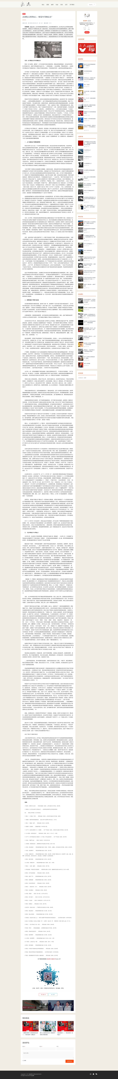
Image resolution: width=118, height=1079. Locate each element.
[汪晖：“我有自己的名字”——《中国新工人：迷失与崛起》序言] (80, 206)
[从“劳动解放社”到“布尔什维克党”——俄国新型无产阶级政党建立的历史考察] (80, 143)
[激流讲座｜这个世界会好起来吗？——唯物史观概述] (80, 322)
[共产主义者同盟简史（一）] (80, 245)
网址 (58, 1046)
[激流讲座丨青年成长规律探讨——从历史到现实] (80, 344)
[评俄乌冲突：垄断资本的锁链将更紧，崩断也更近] (80, 106)
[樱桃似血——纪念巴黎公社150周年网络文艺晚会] (80, 351)
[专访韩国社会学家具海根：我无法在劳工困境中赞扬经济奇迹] (80, 198)
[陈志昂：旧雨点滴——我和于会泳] (80, 285)
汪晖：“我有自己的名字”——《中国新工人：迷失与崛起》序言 (89, 207)
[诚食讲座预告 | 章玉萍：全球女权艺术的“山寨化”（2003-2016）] (80, 329)
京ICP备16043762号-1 (37, 1074)
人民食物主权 (80, 377)
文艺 (66, 4)
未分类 (25, 23)
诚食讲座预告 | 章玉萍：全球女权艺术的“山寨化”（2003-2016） (89, 329)
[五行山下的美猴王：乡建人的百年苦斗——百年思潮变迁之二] (80, 126)
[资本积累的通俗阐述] (80, 72)
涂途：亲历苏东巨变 (88, 250)
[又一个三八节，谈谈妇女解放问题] (80, 99)
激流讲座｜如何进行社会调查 (89, 307)
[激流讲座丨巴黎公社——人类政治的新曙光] (80, 337)
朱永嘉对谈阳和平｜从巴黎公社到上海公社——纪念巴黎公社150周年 (89, 301)
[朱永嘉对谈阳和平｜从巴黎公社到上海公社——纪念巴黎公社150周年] (80, 300)
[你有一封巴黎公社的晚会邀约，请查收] (80, 358)
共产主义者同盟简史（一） (89, 243)
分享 (53, 994)
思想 (48, 4)
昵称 (23, 1046)
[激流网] (26, 4)
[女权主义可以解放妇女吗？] (80, 191)
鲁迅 (24, 13)
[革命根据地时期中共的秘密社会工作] (80, 230)
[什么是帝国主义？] (80, 151)
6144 (84, 28)
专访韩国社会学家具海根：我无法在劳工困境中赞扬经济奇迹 (89, 199)
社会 (57, 4)
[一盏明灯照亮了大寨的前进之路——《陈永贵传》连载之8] (30, 1026)
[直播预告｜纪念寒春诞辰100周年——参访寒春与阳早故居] (80, 315)
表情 (25, 1060)
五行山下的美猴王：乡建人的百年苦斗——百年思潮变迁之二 (89, 127)
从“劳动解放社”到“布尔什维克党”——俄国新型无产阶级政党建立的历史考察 (90, 143)
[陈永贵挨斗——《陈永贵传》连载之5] (65, 1026)
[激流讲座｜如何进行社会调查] (80, 309)
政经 (52, 4)
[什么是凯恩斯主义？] (80, 164)
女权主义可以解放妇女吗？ (89, 190)
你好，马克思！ (87, 84)
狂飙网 (85, 377)
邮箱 (41, 1046)
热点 (43, 4)
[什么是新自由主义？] (80, 158)
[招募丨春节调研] (80, 365)
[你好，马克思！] (80, 86)
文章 (85, 29)
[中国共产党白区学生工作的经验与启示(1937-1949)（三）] (80, 258)
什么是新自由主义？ (88, 156)
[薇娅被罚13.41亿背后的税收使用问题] (80, 113)
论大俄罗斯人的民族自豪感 (89, 170)
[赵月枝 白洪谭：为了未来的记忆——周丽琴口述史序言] (80, 223)
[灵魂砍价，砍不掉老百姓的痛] (80, 120)
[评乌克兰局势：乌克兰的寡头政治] (80, 92)
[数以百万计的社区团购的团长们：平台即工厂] (80, 65)
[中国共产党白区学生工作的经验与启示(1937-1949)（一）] (80, 279)
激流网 (46, 23)
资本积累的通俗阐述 (88, 71)
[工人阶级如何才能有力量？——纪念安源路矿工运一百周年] (80, 236)
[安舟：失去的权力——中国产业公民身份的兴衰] (80, 185)
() (44, 994)
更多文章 (87, 32)
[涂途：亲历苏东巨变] (80, 251)
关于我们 (72, 4)
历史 (61, 4)
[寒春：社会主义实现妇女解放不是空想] (80, 178)
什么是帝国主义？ (87, 150)
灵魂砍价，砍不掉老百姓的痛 (89, 118)
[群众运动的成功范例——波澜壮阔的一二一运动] (80, 265)
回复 (89, 29)
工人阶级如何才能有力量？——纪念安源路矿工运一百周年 (89, 237)
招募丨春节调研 (87, 363)
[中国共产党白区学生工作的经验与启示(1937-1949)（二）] (80, 272)
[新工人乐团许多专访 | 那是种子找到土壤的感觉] (48, 1026)
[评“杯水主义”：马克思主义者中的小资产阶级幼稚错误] (80, 79)
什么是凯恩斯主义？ (88, 163)
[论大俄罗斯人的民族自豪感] (80, 171)
